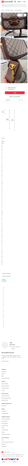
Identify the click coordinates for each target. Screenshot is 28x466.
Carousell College (5, 378)
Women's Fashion (5, 385)
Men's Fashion (5, 383)
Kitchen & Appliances (6, 398)
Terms (10, 456)
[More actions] (25, 15)
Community (4, 411)
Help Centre (4, 454)
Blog (3, 376)
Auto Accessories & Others (7, 442)
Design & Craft (5, 425)
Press (13, 454)
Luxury (3, 390)
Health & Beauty (5, 388)
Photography (4, 421)
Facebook (4, 371)
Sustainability (17, 454)
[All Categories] (15, 1)
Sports (3, 432)
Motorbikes (4, 446)
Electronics (4, 405)
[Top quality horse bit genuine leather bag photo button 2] (14, 48)
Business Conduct (19, 456)
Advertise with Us (5, 456)
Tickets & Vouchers (6, 434)
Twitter (3, 373)
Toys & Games (5, 429)
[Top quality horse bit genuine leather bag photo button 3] (14, 71)
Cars (3, 439)
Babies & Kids (5, 400)
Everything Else (5, 413)
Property (4, 444)
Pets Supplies (5, 423)
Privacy (13, 456)
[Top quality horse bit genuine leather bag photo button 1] (14, 24)
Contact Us (9, 454)
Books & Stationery (6, 418)
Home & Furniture (5, 395)
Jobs (22, 454)
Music (3, 427)
